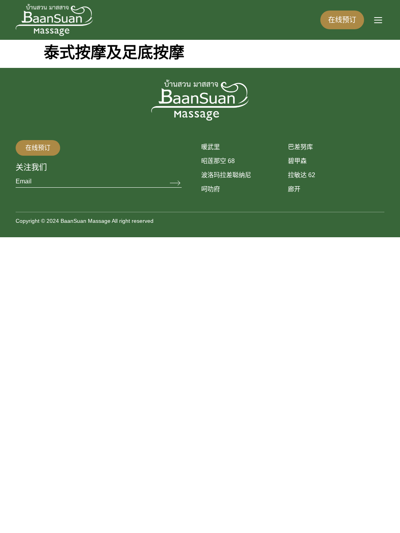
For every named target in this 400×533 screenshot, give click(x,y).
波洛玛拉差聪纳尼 (226, 175)
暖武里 (210, 147)
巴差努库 (300, 147)
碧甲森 (297, 161)
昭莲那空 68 (218, 161)
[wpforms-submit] (176, 183)
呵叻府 (210, 189)
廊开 (294, 189)
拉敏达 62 (301, 175)
